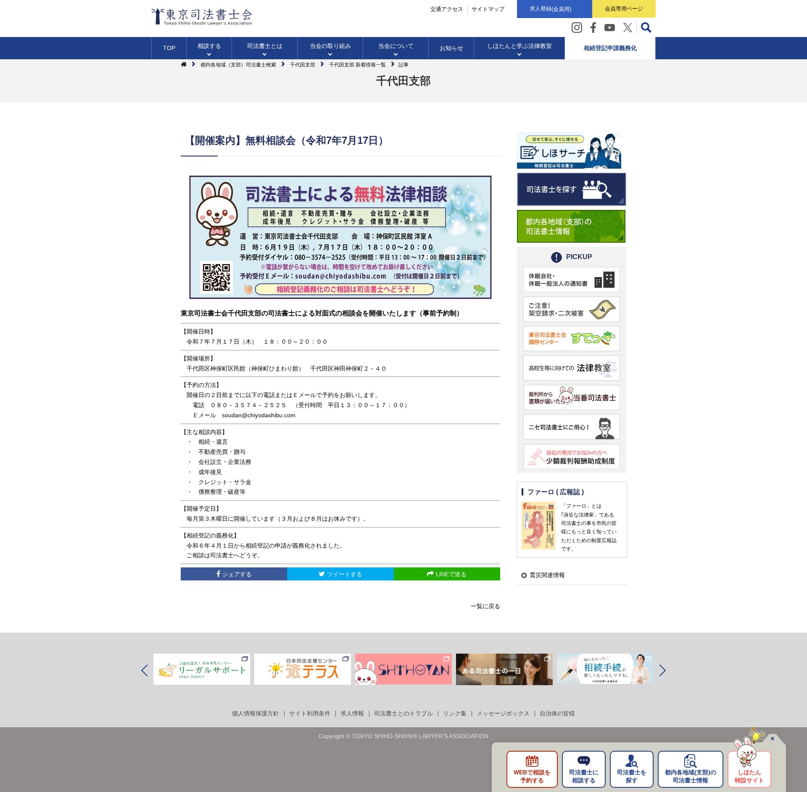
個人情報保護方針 (255, 713)
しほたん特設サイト (749, 776)
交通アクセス (446, 9)
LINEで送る (451, 574)
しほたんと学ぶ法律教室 (519, 45)
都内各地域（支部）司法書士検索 (238, 65)
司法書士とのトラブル (403, 713)
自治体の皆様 (557, 713)
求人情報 (352, 713)
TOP (169, 48)
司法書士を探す (631, 776)
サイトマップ (488, 9)
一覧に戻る (485, 606)
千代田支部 (302, 65)
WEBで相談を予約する (532, 776)
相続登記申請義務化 (610, 48)
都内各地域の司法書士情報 (690, 776)
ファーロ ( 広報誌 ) (555, 491)
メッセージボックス (503, 713)
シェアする (237, 574)
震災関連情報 (547, 575)
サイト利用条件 (309, 713)
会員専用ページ (624, 8)
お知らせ (451, 48)
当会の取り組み (330, 45)
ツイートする (344, 574)
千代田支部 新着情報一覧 (357, 65)
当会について (396, 45)
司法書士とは (264, 45)
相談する (209, 45)
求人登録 (550, 8)
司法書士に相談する (584, 776)
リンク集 (455, 713)
